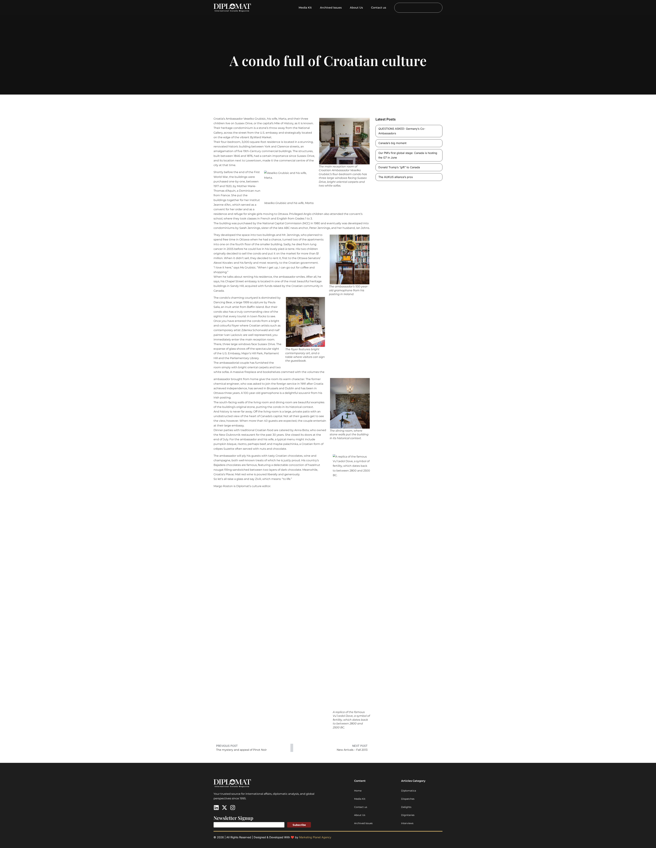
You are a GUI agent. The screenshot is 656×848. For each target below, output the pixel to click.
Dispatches (407, 798)
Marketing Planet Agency (315, 837)
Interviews (407, 823)
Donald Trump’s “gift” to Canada (399, 167)
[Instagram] (232, 807)
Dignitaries (407, 815)
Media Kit (305, 7)
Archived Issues (331, 7)
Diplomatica (408, 790)
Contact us (378, 7)
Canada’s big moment (392, 143)
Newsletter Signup (233, 818)
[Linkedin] (216, 807)
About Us (356, 7)
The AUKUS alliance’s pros (395, 177)
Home (357, 790)
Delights (406, 807)
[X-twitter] (224, 807)
